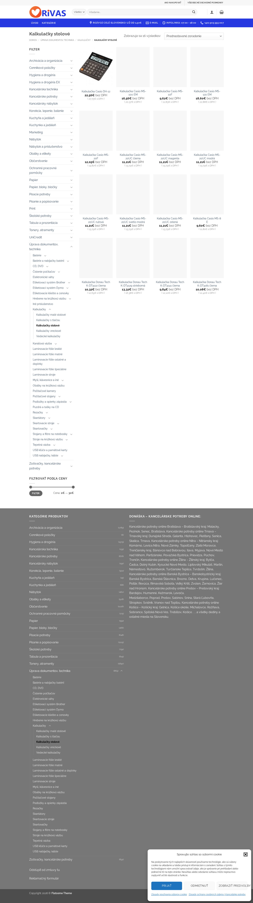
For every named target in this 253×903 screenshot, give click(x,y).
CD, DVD (38, 266)
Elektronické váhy (43, 277)
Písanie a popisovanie (44, 201)
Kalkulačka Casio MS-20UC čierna (133, 156)
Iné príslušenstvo (43, 303)
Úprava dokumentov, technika (57, 40)
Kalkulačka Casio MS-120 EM (207, 93)
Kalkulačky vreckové (48, 330)
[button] (245, 854)
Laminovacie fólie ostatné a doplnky (49, 361)
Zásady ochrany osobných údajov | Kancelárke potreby (217, 894)
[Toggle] (71, 60)
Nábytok (35, 139)
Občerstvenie (38, 161)
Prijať (167, 885)
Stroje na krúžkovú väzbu (48, 439)
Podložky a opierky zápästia (50, 401)
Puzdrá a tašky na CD (46, 407)
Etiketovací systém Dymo (48, 287)
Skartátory (39, 417)
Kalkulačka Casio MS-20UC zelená (170, 220)
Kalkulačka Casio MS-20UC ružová (96, 220)
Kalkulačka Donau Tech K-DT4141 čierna (170, 283)
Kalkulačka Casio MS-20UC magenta (170, 156)
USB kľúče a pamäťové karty (50, 450)
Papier (33, 180)
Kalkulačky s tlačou (48, 320)
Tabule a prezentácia (43, 223)
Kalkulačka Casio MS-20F (96, 156)
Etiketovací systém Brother (49, 282)
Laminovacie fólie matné (47, 354)
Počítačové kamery (44, 390)
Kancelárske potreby (43, 96)
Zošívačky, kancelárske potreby (45, 466)
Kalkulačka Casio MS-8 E (207, 220)
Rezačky (38, 412)
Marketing (36, 132)
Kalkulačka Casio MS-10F (170, 93)
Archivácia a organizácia (45, 60)
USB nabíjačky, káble (45, 455)
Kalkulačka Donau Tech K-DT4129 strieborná (133, 283)
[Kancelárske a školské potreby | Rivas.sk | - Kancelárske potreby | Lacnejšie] (47, 12)
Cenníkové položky (42, 68)
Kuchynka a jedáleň (42, 125)
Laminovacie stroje (44, 374)
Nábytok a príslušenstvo (45, 146)
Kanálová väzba (42, 343)
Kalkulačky (84, 40)
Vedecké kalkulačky (48, 336)
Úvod (34, 23)
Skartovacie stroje (43, 423)
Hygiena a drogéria (42, 75)
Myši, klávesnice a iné (46, 379)
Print (32, 208)
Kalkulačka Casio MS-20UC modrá (207, 156)
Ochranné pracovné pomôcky (42, 170)
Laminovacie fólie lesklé (47, 348)
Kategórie (49, 23)
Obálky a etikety (40, 153)
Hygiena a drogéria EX (44, 82)
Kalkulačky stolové (47, 325)
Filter (35, 493)
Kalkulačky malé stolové (51, 314)
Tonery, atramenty (41, 230)
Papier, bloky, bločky (43, 187)
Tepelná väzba (41, 444)
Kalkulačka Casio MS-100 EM (133, 93)
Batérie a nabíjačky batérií (48, 260)
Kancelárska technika (43, 89)
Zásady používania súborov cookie (169, 894)
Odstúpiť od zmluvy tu (44, 870)
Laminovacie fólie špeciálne (49, 369)
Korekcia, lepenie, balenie (46, 111)
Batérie (37, 255)
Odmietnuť (199, 885)
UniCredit (35, 237)
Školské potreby (40, 216)
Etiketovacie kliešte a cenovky (51, 293)
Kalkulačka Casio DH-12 (96, 91)
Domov (33, 40)
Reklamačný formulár (44, 878)
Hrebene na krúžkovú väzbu (49, 298)
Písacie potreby (39, 194)
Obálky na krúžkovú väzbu (48, 385)
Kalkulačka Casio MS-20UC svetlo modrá (133, 220)
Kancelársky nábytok (43, 103)
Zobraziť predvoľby (233, 885)
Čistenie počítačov (44, 271)
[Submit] (194, 12)
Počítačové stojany (44, 396)
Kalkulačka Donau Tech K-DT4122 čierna (96, 283)
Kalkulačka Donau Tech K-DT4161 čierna (207, 283)
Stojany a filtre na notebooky (50, 433)
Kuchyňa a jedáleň (41, 118)
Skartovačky (40, 428)
